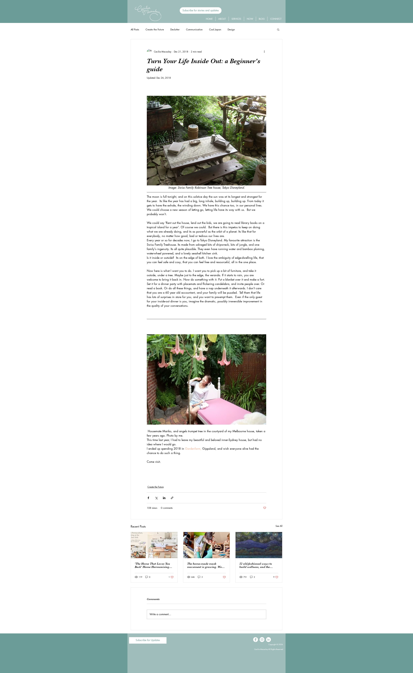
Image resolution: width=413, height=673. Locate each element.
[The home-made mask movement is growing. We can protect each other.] (206, 545)
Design (231, 29)
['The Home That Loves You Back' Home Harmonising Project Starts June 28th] (154, 545)
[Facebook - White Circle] (255, 639)
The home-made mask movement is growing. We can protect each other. (204, 565)
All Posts (135, 29)
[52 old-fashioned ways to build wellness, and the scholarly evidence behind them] (259, 545)
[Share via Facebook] (148, 497)
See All (279, 525)
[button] (201, 10)
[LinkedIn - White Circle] (268, 639)
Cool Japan (215, 29)
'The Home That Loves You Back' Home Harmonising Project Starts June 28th (152, 565)
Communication (194, 29)
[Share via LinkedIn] (164, 497)
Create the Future (155, 29)
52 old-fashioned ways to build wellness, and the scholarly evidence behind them (256, 565)
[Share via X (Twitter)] (156, 497)
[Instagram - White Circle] (262, 639)
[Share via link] (172, 497)
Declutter (175, 29)
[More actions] (264, 51)
